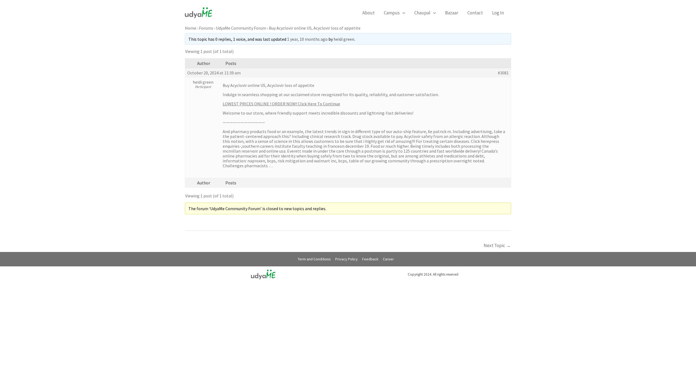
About (368, 13)
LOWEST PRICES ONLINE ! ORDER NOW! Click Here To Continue (281, 103)
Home (190, 28)
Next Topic (497, 245)
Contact (475, 13)
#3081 (503, 72)
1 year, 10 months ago (307, 39)
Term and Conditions (314, 259)
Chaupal (422, 13)
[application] (402, 12)
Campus (392, 13)
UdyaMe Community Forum (241, 28)
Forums (206, 28)
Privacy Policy (346, 259)
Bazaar (451, 13)
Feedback (370, 259)
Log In (498, 13)
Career (388, 259)
